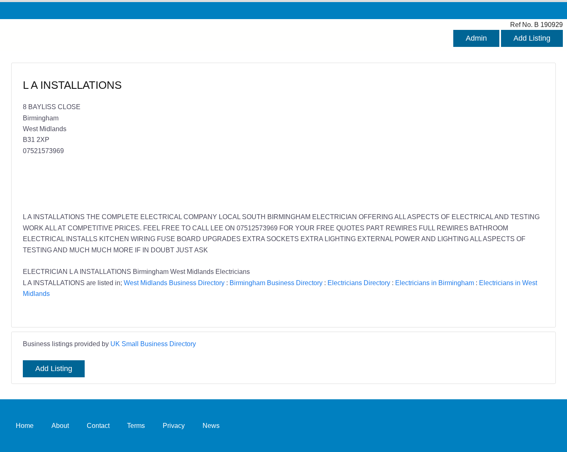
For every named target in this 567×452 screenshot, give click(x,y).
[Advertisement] (410, 138)
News (211, 425)
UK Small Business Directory (153, 343)
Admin (476, 38)
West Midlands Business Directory (174, 282)
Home (25, 425)
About (60, 425)
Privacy (174, 425)
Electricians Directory (358, 282)
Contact (98, 425)
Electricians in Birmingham (434, 282)
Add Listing (531, 38)
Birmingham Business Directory (276, 282)
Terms (136, 425)
